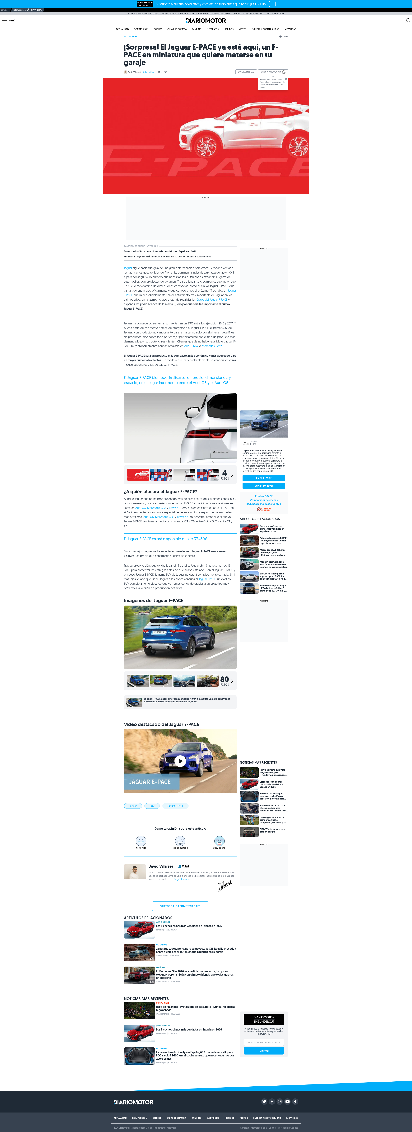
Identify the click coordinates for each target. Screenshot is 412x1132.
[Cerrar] (286, 79)
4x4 (268, 13)
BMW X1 (174, 508)
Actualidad (122, 29)
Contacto (244, 1127)
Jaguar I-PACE (207, 579)
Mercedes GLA (156, 508)
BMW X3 (182, 517)
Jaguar (128, 268)
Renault (237, 13)
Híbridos (229, 29)
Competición (141, 29)
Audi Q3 (140, 508)
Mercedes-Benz (212, 346)
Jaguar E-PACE (175, 805)
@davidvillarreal (149, 72)
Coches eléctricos (254, 13)
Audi (187, 346)
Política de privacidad (288, 1127)
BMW (195, 346)
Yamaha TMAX (187, 13)
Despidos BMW (222, 13)
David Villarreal (134, 72)
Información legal (259, 1127)
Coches (158, 29)
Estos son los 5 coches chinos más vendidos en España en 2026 (160, 251)
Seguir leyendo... (182, 879)
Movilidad (290, 29)
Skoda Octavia (169, 13)
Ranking (196, 29)
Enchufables (164, 922)
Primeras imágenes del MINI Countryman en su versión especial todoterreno (167, 256)
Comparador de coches (264, 500)
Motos (242, 29)
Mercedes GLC (164, 517)
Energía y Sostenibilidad (265, 29)
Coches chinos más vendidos (143, 13)
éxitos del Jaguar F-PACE (212, 299)
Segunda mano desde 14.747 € (264, 504)
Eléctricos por (20, 10)
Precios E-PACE (264, 496)
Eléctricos (212, 29)
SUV (152, 806)
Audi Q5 (148, 517)
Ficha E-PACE (264, 478)
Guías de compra (177, 29)
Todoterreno (204, 13)
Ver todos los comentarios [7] (180, 906)
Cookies (272, 1127)
